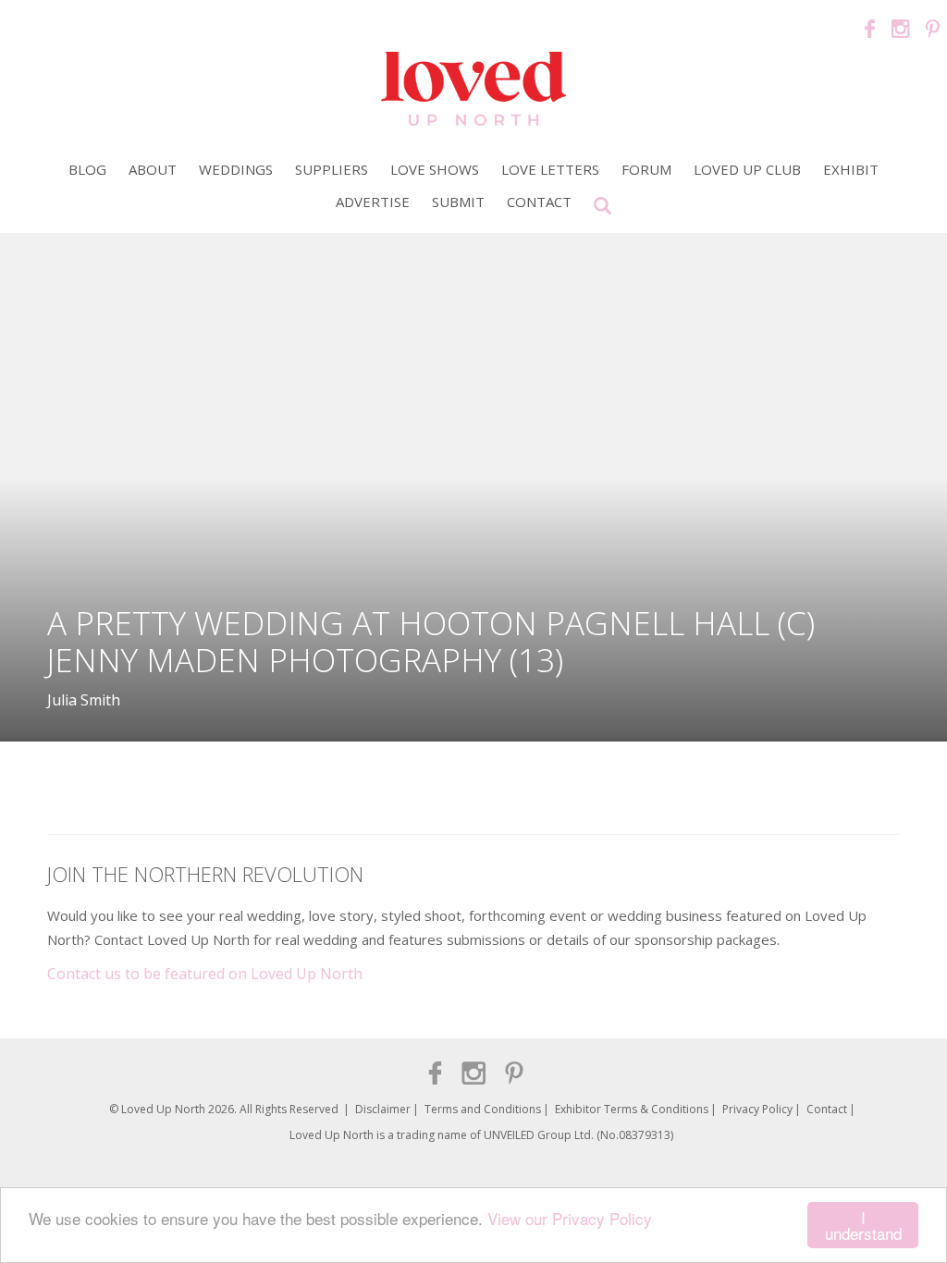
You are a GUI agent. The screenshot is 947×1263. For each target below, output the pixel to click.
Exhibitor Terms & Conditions (631, 1109)
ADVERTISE (373, 201)
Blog (87, 169)
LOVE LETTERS (550, 169)
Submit (458, 201)
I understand (863, 1225)
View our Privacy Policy (569, 1218)
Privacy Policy (757, 1109)
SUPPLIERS (331, 169)
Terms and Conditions (482, 1109)
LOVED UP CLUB (747, 169)
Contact (539, 201)
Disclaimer (383, 1109)
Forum (646, 169)
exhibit (851, 169)
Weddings (236, 169)
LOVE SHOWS (434, 169)
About (153, 169)
